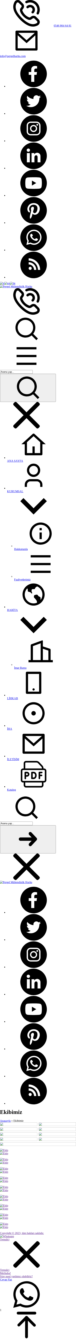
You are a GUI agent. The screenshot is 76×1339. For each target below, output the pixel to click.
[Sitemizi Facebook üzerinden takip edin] (33, 86)
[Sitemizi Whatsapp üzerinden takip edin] (33, 249)
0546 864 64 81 (62, 25)
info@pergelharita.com (13, 56)
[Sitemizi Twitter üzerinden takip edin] (33, 113)
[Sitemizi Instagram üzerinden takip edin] (33, 140)
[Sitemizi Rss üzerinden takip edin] (33, 277)
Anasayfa (5, 1120)
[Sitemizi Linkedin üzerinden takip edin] (33, 168)
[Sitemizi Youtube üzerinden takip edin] (33, 195)
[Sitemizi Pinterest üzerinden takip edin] (33, 222)
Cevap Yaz (6, 1279)
